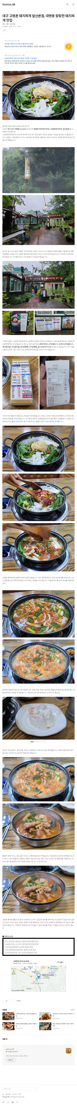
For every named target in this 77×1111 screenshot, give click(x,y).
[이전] (5, 719)
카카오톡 (14, 1094)
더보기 (72, 1010)
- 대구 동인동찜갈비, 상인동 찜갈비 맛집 (18, 947)
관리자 (19, 1094)
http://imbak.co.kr (11, 41)
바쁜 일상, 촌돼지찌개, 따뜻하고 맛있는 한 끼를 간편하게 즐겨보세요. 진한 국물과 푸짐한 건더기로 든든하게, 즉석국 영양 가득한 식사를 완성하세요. (38, 62)
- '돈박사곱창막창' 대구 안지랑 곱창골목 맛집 (20, 952)
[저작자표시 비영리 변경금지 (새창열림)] (25, 1001)
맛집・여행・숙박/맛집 (8, 24)
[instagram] (8, 1102)
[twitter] (3, 1102)
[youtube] (12, 1102)
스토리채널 (8, 1094)
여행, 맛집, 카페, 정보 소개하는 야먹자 (17, 1056)
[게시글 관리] (11, 1000)
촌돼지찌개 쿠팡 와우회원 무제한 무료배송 (21, 58)
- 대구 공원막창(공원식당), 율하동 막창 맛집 (20, 949)
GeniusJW (8, 4)
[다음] (72, 719)
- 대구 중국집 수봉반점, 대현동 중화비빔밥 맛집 (21, 941)
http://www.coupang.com (13, 55)
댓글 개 (4, 1039)
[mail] (17, 1102)
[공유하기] (9, 1000)
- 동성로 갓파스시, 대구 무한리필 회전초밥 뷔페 (21, 944)
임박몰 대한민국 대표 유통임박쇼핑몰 (19, 44)
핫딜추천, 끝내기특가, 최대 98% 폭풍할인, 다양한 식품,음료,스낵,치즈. (28, 46)
